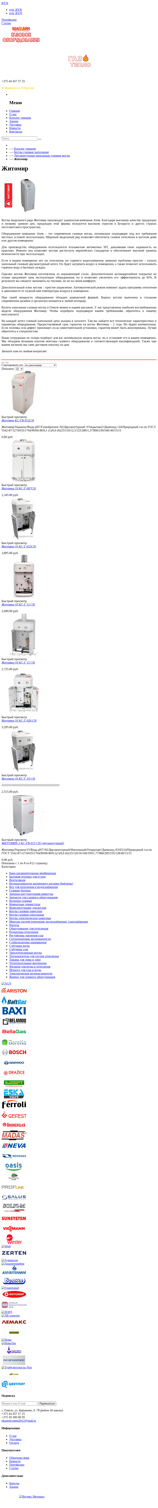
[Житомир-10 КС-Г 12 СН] (23, 597)
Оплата (14, 1442)
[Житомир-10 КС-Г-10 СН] (23, 771)
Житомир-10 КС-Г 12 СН (18, 604)
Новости (15, 1461)
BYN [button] (5, 3)
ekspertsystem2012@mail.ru (19, 1420)
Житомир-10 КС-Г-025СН (19, 546)
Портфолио (16, 1464)
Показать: (8, 368)
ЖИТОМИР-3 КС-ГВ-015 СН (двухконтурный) (33, 843)
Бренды (14, 1483)
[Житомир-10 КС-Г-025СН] (23, 539)
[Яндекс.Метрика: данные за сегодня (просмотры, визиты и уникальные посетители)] (31, 1496)
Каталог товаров (25, 148)
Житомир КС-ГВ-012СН (18, 420)
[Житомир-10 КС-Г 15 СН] (23, 655)
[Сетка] (3, 362)
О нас (13, 1435)
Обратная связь (19, 1457)
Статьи (13, 1468)
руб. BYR (15, 9)
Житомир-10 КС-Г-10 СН (18, 778)
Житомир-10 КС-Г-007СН (19, 488)
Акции (13, 1486)
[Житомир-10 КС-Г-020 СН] (23, 713)
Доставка (15, 1439)
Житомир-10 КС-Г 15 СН (18, 662)
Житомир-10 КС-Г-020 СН (19, 720)
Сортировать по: (12, 365)
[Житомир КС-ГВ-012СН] (23, 413)
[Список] (6, 362)
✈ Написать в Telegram (18, 88)
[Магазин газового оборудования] (21, 43)
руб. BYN (15, 13)
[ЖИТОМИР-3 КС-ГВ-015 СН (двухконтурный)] (23, 836)
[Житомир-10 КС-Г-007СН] (23, 481)
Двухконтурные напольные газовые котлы (42, 155)
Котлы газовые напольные (31, 152)
